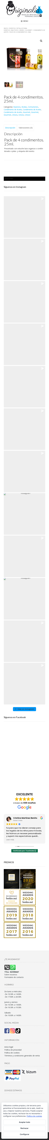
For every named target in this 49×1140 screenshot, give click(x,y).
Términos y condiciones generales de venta (22, 1055)
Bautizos (14, 30)
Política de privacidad (12, 1050)
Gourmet (28, 30)
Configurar (24, 1134)
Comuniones (33, 107)
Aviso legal (8, 1047)
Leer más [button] (10, 840)
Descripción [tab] (10, 127)
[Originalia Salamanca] (24, 9)
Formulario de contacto (14, 977)
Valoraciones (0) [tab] (26, 127)
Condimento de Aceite (13, 109)
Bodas (24, 107)
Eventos (12, 28)
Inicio (6, 28)
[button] (41, 41)
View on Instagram (25, 709)
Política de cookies (12, 1053)
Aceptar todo (24, 1122)
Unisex (21, 30)
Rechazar (24, 1128)
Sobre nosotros (10, 974)
